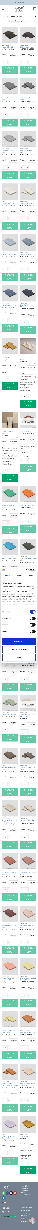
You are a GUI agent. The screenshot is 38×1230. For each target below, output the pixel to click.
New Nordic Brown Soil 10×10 (9, 768)
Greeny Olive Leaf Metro (9, 664)
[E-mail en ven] (11, 1193)
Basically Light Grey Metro (26, 151)
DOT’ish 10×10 (25, 432)
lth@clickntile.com (7, 1212)
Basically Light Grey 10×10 (8, 151)
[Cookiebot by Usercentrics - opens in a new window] (27, 570)
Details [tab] (19, 576)
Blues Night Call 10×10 (9, 305)
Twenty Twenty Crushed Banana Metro (9, 1031)
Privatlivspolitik (25, 1210)
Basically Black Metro (27, 47)
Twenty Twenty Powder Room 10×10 (27, 1084)
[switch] (33, 618)
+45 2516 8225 (6, 1208)
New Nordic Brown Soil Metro (27, 768)
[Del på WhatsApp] (3, 1193)
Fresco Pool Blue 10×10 (9, 558)
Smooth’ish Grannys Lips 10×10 (27, 873)
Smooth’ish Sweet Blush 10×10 (27, 926)
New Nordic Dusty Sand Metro (27, 821)
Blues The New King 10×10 (26, 306)
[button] (3, 8)
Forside (5, 16)
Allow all (19, 641)
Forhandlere (24, 1221)
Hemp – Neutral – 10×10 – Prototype (28, 715)
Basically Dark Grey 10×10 (8, 99)
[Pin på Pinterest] (15, 1193)
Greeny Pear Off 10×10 (27, 664)
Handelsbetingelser (26, 1207)
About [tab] (31, 576)
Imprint (23, 1218)
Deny (19, 658)
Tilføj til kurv (9, 70)
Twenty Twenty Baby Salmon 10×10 (8, 979)
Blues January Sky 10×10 (28, 254)
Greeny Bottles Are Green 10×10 (28, 559)
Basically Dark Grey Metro (26, 99)
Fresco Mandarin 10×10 (27, 506)
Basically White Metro (27, 203)
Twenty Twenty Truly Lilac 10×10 (8, 1137)
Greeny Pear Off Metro (9, 715)
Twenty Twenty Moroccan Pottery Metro (10, 1084)
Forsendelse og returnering (25, 1214)
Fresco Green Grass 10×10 (8, 506)
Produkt (4, 54)
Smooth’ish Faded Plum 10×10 (9, 873)
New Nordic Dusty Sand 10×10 (9, 821)
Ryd (17, 362)
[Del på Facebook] (7, 1193)
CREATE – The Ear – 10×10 (8, 432)
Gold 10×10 (24, 1136)
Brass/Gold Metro (7, 358)
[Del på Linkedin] (3, 1198)
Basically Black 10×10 (8, 47)
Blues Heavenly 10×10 (9, 254)
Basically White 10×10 (9, 203)
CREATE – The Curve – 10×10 (27, 358)
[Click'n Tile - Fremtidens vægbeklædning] (19, 9)
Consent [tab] (7, 576)
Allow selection (19, 649)
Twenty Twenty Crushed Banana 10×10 (28, 979)
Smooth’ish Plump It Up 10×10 (9, 926)
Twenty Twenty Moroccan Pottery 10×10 (28, 1031)
